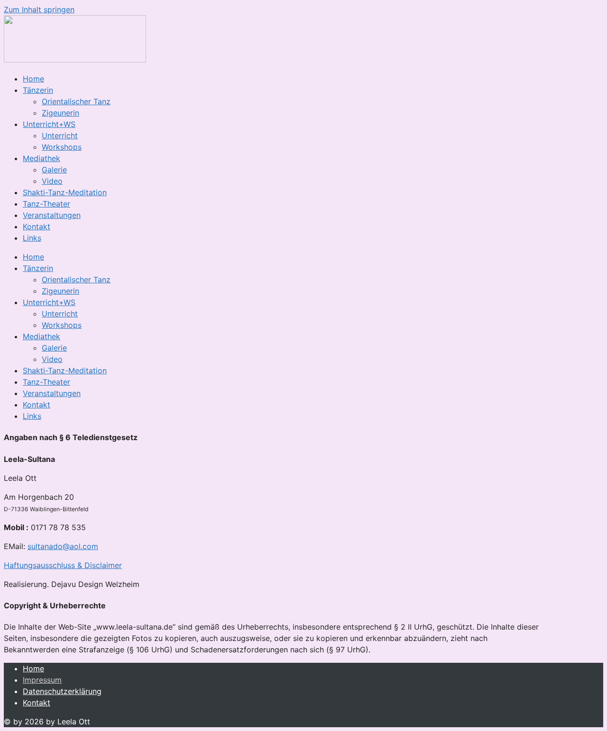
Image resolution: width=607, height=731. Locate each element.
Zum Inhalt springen (39, 9)
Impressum (42, 680)
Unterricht (60, 135)
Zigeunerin (60, 112)
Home (33, 78)
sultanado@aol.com (63, 546)
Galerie (54, 169)
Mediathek (41, 158)
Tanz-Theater (46, 203)
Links (32, 238)
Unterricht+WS (49, 124)
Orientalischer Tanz (76, 101)
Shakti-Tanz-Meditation (65, 192)
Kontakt (36, 226)
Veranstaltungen (52, 215)
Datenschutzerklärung (62, 691)
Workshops (62, 147)
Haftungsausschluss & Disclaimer (63, 565)
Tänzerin (38, 90)
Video (52, 181)
